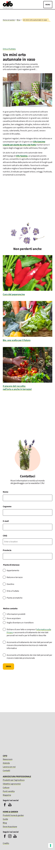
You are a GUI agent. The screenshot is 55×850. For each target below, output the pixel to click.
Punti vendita (9, 791)
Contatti (6, 770)
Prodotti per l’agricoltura (13, 780)
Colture (6, 787)
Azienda (6, 763)
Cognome (7, 506)
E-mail (6, 521)
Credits (6, 843)
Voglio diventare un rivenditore (20, 622)
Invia (8, 666)
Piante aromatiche (14, 597)
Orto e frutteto (9, 49)
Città (5, 535)
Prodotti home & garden (13, 815)
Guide (5, 819)
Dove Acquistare (10, 826)
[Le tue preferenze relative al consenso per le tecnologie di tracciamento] (50, 845)
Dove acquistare (14, 618)
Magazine (7, 795)
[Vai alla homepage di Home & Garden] (8, 7)
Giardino (10, 584)
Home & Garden (9, 20)
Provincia (7, 550)
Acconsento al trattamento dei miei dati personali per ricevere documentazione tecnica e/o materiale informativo (29, 645)
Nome (5, 491)
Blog (18, 20)
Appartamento (13, 570)
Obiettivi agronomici (12, 783)
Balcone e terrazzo (15, 577)
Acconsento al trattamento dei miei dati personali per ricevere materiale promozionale (29, 656)
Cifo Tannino (22, 155)
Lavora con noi (9, 766)
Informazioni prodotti (16, 614)
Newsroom (7, 759)
